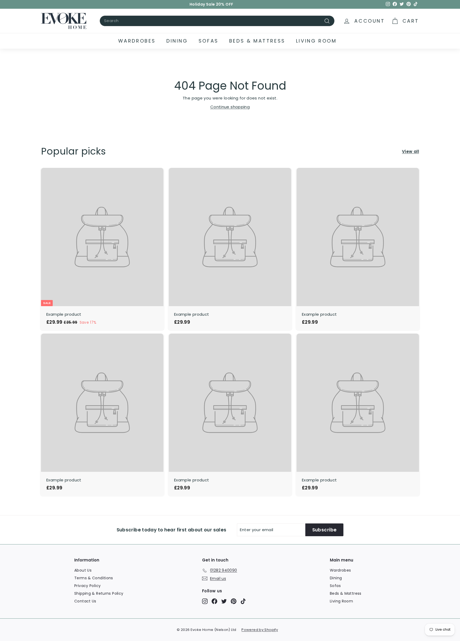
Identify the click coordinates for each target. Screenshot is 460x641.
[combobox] (217, 20)
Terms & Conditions (93, 578)
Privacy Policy (87, 585)
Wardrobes (137, 41)
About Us (83, 570)
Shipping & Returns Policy (98, 593)
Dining (177, 41)
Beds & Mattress (257, 41)
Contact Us (85, 601)
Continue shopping (230, 107)
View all (410, 151)
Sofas (209, 41)
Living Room (316, 41)
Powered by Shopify (259, 629)
